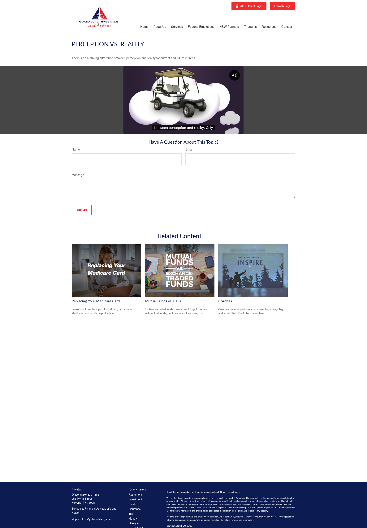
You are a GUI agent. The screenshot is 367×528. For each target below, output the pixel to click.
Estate (132, 504)
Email (189, 149)
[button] (144, 26)
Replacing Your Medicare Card (96, 301)
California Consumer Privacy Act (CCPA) (263, 516)
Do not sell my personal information (237, 519)
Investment (135, 499)
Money (133, 518)
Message (78, 175)
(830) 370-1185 (89, 494)
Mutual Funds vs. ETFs (163, 301)
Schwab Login (282, 6)
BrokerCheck (233, 491)
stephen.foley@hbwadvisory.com (91, 519)
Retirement (135, 494)
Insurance (135, 509)
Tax (131, 514)
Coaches (225, 301)
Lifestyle (134, 523)
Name (76, 149)
